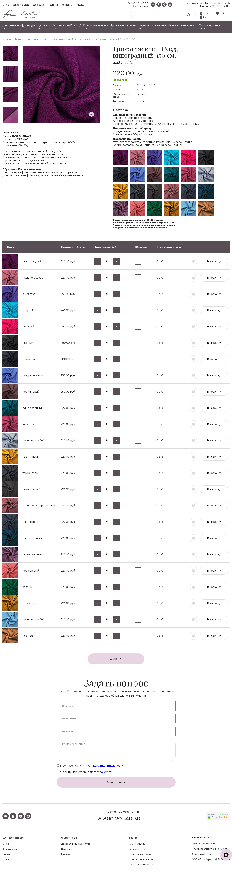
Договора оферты (101, 772)
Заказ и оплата (21, 4)
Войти (207, 13)
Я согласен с (91, 765)
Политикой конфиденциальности (100, 765)
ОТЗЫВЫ (116, 658)
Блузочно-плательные (141, 859)
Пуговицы (66, 849)
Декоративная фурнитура (75, 843)
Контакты (67, 4)
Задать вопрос (140, 6)
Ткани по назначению (141, 864)
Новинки (53, 4)
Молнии (65, 854)
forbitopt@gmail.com (204, 843)
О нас (5, 4)
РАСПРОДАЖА (137, 843)
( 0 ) (222, 13)
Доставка (38, 4)
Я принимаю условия (86, 772)
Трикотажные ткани (140, 854)
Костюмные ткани (139, 849)
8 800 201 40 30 (138, 3)
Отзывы (80, 4)
